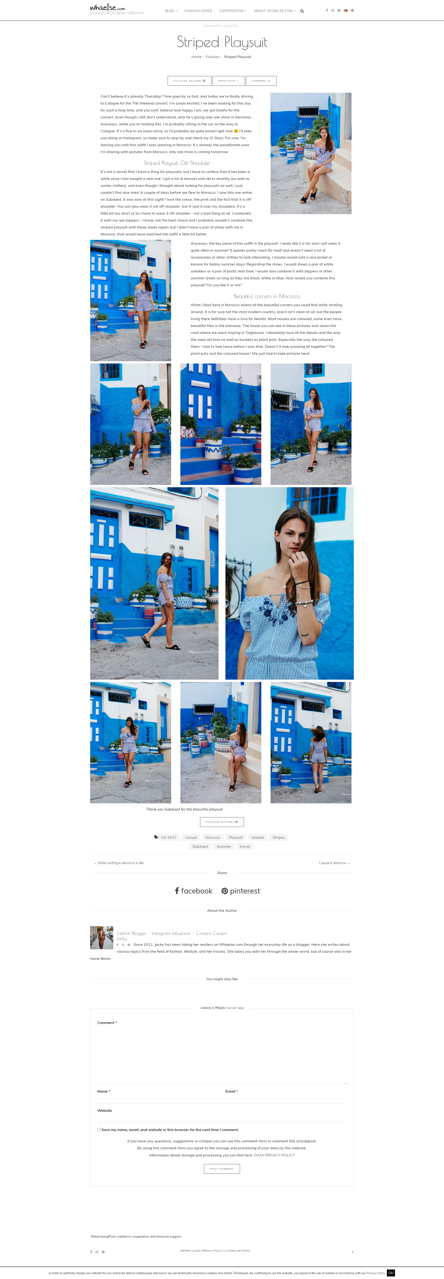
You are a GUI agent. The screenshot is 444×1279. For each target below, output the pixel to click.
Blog (170, 10)
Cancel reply (235, 1008)
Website (104, 1110)
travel (245, 846)
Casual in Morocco (334, 863)
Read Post (228, 80)
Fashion (212, 56)
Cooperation (232, 10)
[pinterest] (339, 10)
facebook (195, 890)
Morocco (213, 837)
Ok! (391, 1273)
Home (196, 56)
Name (103, 1091)
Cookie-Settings (238, 1250)
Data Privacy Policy (209, 1250)
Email (231, 1091)
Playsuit (236, 837)
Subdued (200, 846)
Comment (260, 80)
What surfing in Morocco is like (119, 863)
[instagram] (332, 10)
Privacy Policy (376, 1273)
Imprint (185, 1250)
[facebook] (327, 10)
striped (258, 837)
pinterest (244, 890)
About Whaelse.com (274, 10)
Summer (224, 846)
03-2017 (169, 837)
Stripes (279, 837)
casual (191, 837)
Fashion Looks (198, 10)
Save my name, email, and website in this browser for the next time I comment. (170, 1129)
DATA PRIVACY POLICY (274, 1155)
